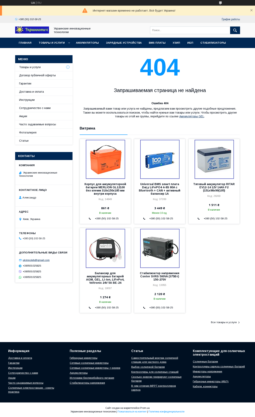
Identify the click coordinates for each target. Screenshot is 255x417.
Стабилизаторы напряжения (87, 382)
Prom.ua (145, 408)
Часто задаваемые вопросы (37, 124)
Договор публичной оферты (37, 75)
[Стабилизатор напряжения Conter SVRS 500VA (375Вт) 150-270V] (159, 248)
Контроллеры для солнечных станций (154, 371)
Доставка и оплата (31, 91)
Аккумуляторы (87, 42)
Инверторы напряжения (207, 371)
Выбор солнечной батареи (148, 366)
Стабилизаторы (213, 42)
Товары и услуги (52, 42)
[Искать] (235, 30)
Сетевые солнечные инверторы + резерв (95, 367)
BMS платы (157, 42)
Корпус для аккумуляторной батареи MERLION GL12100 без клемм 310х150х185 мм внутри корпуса (105, 188)
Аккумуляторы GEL (191, 116)
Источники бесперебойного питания (92, 377)
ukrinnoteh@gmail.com (36, 260)
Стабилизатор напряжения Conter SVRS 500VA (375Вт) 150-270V (159, 276)
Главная (25, 42)
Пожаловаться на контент (132, 411)
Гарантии (25, 83)
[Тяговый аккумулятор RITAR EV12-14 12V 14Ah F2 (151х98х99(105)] (214, 159)
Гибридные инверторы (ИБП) (211, 381)
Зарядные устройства (124, 42)
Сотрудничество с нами (35, 108)
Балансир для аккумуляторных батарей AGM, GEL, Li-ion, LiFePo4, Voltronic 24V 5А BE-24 (105, 278)
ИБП (190, 42)
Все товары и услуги (224, 322)
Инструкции (27, 99)
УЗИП (176, 42)
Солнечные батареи (205, 361)
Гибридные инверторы (83, 357)
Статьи (23, 140)
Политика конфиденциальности (166, 411)
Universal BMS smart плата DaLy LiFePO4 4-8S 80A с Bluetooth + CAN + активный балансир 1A (159, 188)
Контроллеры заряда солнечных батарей (219, 366)
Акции (23, 116)
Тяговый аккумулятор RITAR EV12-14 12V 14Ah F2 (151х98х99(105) (214, 187)
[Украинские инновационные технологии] (32, 32)
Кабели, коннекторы (205, 386)
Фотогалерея (27, 132)
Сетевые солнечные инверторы (89, 362)
